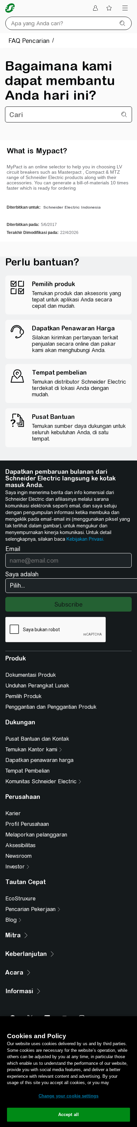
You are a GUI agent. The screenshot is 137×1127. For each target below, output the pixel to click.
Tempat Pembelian (27, 771)
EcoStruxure (20, 898)
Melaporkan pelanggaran (36, 835)
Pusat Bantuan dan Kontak (37, 739)
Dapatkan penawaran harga (39, 760)
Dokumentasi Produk (30, 675)
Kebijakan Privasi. (85, 539)
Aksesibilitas (20, 845)
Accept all (68, 1114)
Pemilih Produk (23, 696)
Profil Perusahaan (27, 824)
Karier (13, 813)
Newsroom (18, 856)
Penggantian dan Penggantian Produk (50, 707)
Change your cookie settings (69, 1095)
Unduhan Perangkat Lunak (37, 685)
